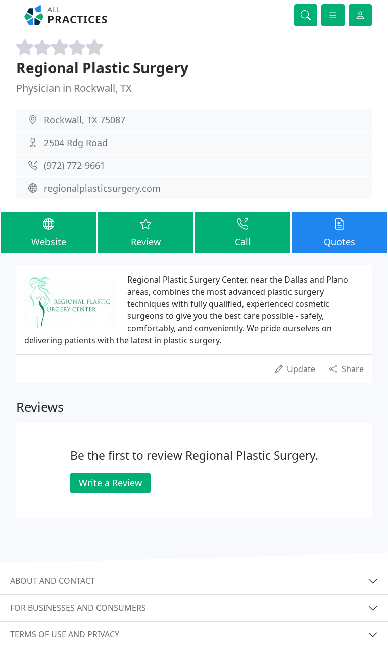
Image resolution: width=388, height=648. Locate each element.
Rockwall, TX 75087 (84, 120)
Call (243, 242)
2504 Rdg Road (76, 142)
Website (48, 242)
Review (146, 242)
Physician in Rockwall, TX (74, 88)
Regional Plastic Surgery (102, 67)
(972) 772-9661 (74, 165)
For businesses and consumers (78, 607)
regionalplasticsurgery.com (102, 188)
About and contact (52, 580)
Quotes (339, 242)
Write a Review (110, 483)
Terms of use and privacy (64, 634)
